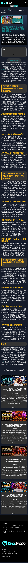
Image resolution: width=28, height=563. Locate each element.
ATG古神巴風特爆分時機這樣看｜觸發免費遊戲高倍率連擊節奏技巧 (14, 425)
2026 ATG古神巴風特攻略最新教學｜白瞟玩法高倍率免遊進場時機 (14, 496)
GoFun (3, 361)
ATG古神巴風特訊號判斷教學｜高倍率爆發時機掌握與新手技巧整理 (14, 460)
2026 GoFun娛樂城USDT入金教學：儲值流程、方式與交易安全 (14, 390)
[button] (26, 3)
